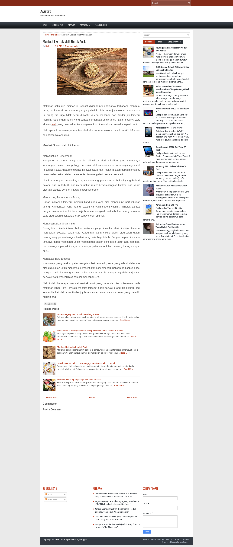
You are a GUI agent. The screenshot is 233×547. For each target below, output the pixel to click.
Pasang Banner (101, 25)
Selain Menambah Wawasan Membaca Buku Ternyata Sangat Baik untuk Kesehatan (172, 89)
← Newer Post (50, 397)
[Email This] (45, 303)
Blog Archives (174, 42)
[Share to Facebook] (54, 303)
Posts (49, 494)
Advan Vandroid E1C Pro (167, 205)
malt (54, 124)
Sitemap (71, 25)
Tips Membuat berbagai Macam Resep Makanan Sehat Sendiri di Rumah (90, 330)
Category (85, 25)
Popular (148, 42)
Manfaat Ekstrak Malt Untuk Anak (64, 41)
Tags (160, 42)
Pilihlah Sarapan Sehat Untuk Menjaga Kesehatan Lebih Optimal (86, 363)
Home (45, 25)
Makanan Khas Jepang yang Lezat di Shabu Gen (79, 379)
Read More (125, 320)
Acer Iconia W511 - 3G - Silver (169, 128)
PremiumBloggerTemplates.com (176, 542)
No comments (71, 46)
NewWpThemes (157, 539)
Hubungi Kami (57, 25)
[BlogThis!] (48, 303)
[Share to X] (51, 303)
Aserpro (45, 11)
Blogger (83, 539)
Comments (52, 499)
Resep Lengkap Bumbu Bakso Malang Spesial (78, 314)
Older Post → (133, 397)
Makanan (55, 35)
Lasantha (185, 539)
